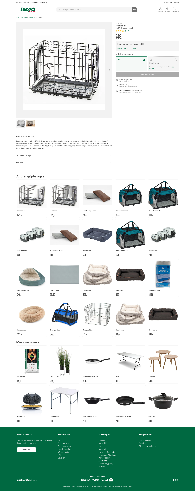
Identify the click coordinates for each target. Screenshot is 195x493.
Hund (25, 17)
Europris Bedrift (145, 440)
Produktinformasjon (25, 136)
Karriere (102, 440)
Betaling (61, 440)
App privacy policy (106, 464)
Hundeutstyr (31, 17)
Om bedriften (104, 443)
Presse (101, 446)
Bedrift (176, 2)
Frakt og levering (64, 446)
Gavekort (61, 458)
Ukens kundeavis (32, 2)
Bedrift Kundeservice (147, 443)
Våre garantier (63, 452)
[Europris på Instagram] (176, 480)
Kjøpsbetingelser (64, 449)
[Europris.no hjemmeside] (28, 10)
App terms (103, 461)
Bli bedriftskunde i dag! (148, 446)
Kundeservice (168, 2)
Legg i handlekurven (147, 74)
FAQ (59, 455)
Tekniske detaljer (24, 155)
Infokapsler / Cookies (107, 455)
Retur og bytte (63, 443)
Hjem (17, 17)
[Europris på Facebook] (173, 480)
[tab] (64, 136)
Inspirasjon (43, 2)
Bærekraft (103, 449)
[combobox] (96, 9)
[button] (110, 70)
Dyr (22, 17)
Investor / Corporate (107, 452)
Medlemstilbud (21, 2)
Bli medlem (25, 450)
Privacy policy (104, 458)
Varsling (102, 467)
